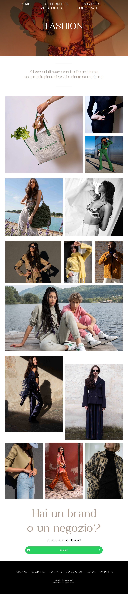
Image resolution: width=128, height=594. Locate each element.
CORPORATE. (87, 8)
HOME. (25, 4)
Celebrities (38, 572)
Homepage (21, 572)
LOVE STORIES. (49, 8)
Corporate (106, 572)
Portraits (56, 572)
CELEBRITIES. (57, 4)
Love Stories (74, 572)
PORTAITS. (92, 4)
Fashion (90, 572)
